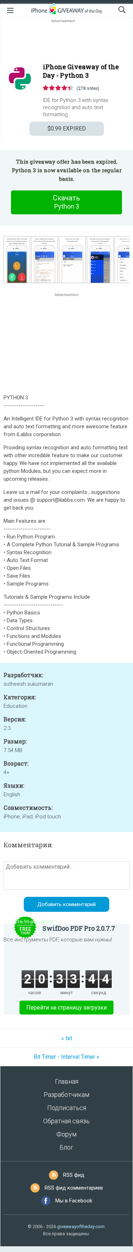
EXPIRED (67, 128)
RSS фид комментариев (74, 1188)
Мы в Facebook (73, 1200)
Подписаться (66, 1108)
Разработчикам (66, 1094)
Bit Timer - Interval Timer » (66, 1056)
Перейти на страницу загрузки (66, 1007)
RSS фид (73, 1175)
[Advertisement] (66, 41)
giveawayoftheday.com (81, 1226)
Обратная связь (66, 1121)
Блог (66, 1147)
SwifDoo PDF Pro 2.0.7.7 (79, 928)
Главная (66, 1081)
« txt (66, 1038)
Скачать (66, 202)
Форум (66, 1134)
